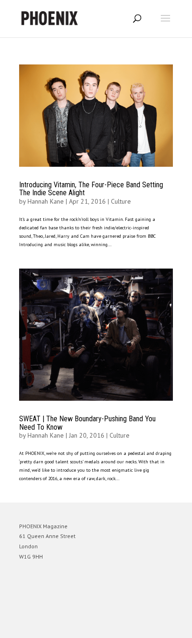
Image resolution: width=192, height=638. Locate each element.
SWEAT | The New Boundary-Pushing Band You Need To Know (87, 423)
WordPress (141, 627)
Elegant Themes (83, 627)
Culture (121, 201)
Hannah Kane (45, 201)
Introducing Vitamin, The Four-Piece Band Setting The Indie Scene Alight (91, 189)
